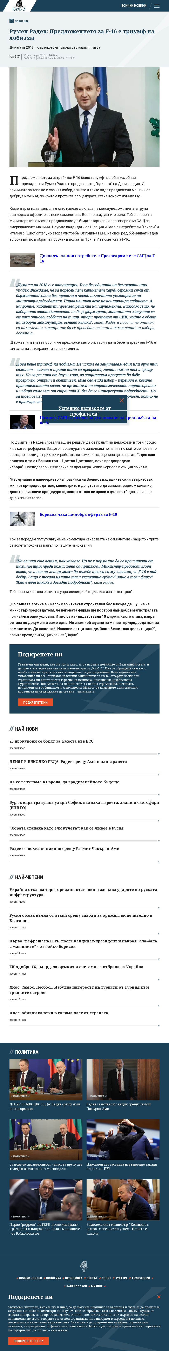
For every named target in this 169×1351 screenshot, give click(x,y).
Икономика (73, 1278)
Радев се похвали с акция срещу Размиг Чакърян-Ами (119, 1106)
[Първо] (45, 1199)
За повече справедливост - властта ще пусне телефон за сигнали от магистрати (45, 1166)
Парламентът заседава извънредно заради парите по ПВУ (122, 1166)
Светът (92, 1278)
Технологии (141, 1278)
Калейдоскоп (76, 1286)
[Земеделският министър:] (123, 1199)
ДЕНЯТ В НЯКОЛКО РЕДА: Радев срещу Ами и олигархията (44, 1106)
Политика (21, 21)
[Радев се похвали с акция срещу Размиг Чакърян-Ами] (123, 1079)
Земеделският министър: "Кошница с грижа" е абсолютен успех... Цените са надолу (118, 1229)
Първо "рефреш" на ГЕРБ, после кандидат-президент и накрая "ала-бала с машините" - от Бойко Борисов (45, 1229)
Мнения (97, 1286)
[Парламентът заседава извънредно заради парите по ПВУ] (123, 1139)
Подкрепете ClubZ (28, 1341)
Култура (121, 1278)
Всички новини (133, 6)
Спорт (106, 1278)
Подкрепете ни (35, 702)
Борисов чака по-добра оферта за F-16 (78, 514)
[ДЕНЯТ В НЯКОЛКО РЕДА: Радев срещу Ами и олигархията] (45, 1079)
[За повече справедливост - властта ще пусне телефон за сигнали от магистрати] (45, 1139)
